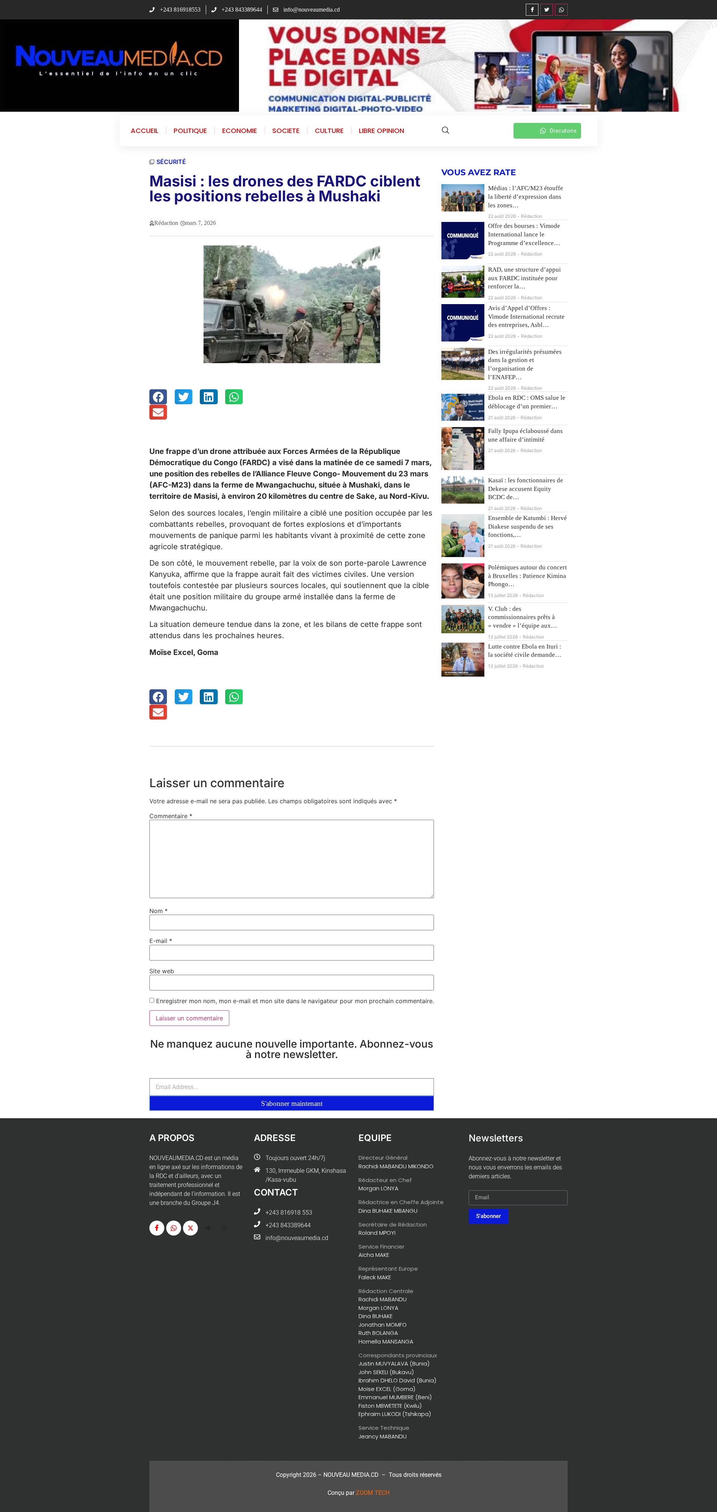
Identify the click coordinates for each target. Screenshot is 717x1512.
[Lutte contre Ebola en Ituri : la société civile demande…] (462, 660)
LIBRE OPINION (381, 130)
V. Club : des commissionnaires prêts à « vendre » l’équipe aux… (522, 617)
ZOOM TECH (372, 1492)
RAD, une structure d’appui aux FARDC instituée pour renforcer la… (524, 278)
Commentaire (170, 816)
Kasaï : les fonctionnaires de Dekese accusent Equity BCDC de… (525, 489)
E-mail (160, 941)
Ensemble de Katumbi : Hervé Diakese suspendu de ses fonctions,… (527, 526)
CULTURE (329, 130)
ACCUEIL (144, 130)
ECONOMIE (239, 130)
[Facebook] (532, 10)
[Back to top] (700, 1495)
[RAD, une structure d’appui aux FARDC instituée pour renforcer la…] (462, 282)
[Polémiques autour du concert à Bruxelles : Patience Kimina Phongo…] (462, 581)
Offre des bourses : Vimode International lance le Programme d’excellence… (524, 234)
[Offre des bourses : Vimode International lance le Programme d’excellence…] (462, 240)
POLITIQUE (190, 130)
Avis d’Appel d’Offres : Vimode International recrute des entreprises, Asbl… (526, 316)
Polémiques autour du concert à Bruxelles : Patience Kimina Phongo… (527, 576)
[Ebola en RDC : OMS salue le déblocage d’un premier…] (462, 407)
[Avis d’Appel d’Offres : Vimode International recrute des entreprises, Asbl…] (462, 322)
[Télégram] (207, 1228)
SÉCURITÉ (171, 162)
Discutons (563, 130)
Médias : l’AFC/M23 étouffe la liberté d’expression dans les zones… (525, 196)
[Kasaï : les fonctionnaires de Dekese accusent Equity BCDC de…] (462, 490)
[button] (158, 396)
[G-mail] (224, 1228)
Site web (161, 971)
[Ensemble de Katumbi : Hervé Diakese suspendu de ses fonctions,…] (462, 535)
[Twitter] (546, 10)
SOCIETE (285, 130)
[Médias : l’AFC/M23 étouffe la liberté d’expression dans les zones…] (462, 197)
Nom (158, 911)
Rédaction (531, 216)
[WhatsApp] (561, 10)
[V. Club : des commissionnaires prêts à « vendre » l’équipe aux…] (462, 619)
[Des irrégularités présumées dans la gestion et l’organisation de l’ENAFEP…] (462, 364)
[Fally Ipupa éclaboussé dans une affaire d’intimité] (462, 448)
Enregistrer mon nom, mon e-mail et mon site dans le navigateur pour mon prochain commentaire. (295, 1001)
